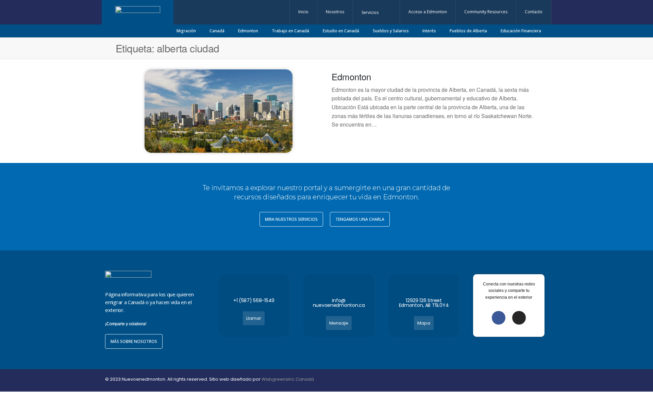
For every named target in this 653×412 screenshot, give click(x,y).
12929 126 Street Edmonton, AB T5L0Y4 (424, 303)
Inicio (303, 12)
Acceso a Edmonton (427, 12)
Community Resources (485, 12)
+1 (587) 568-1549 (253, 300)
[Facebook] (498, 318)
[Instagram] (519, 318)
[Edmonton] (219, 110)
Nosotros (335, 12)
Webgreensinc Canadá (288, 379)
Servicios (370, 12)
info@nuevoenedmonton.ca (339, 303)
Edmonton (351, 76)
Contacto (533, 12)
